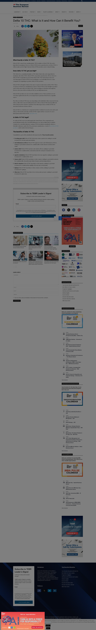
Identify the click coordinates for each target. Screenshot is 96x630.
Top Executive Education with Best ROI (70, 285)
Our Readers (23, 0)
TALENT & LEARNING (47, 12)
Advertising (58, 0)
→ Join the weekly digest (36, 216)
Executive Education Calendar (68, 298)
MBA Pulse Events (66, 300)
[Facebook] (22, 26)
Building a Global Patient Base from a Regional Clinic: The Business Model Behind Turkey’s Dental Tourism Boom (36, 263)
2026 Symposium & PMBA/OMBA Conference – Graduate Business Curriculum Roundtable (73, 504)
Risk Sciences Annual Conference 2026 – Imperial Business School (73, 345)
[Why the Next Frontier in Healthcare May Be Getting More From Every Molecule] (36, 240)
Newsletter (43, 0)
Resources (28, 0)
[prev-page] (14, 267)
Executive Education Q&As (68, 296)
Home (14, 0)
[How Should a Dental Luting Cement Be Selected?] (20, 256)
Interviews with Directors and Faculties (70, 291)
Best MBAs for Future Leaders (68, 287)
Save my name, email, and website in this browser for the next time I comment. (31, 297)
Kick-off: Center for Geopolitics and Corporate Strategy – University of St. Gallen (74, 376)
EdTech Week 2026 (70, 498)
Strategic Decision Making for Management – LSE (72, 417)
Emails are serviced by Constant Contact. (39, 212)
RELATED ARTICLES (18, 232)
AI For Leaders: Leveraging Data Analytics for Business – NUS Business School (73, 369)
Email (17, 203)
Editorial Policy (64, 0)
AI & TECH (24, 12)
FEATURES (71, 12)
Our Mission (33, 0)
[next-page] (16, 267)
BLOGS (18, 15)
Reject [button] (48, 628)
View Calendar (65, 380)
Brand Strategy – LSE (70, 422)
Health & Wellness (23, 15)
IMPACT (57, 12)
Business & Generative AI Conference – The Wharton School (74, 356)
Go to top (56, 177)
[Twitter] (25, 26)
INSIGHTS (64, 12)
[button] (82, 0)
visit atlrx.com (33, 113)
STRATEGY (32, 12)
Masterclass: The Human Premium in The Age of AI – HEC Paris (74, 433)
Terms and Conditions (46, 622)
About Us (18, 0)
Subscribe (38, 0)
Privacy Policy (36, 622)
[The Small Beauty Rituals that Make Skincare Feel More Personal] (20, 240)
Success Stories (65, 294)
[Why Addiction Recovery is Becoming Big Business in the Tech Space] (51, 256)
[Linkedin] (28, 26)
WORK (38, 12)
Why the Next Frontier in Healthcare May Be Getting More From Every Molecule (35, 248)
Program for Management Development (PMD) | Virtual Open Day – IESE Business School (73, 362)
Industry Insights (65, 293)
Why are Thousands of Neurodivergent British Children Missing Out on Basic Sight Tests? (50, 248)
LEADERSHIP (17, 12)
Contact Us (70, 0)
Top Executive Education (51, 0)
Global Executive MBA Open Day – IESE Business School (73, 488)
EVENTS (78, 12)
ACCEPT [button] (48, 625)
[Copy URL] (31, 26)
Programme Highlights (67, 289)
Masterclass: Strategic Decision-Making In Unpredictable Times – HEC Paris (74, 427)
